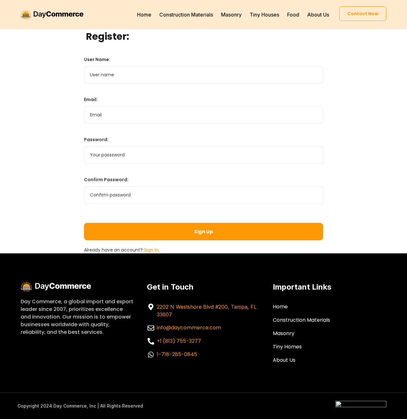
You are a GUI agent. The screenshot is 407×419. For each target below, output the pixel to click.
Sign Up (203, 231)
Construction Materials (186, 14)
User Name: (97, 59)
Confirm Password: (106, 179)
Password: (96, 139)
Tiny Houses (264, 14)
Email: (91, 99)
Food (293, 14)
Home (144, 14)
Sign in (151, 250)
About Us (318, 14)
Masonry (231, 14)
